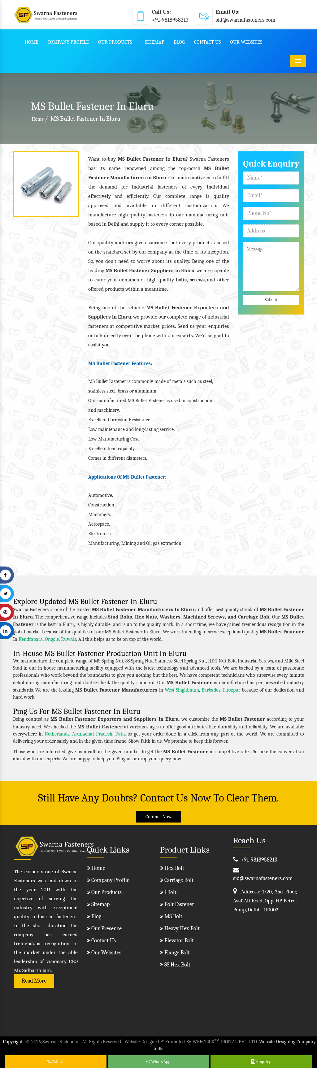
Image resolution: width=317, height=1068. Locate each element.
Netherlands (57, 734)
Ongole (52, 639)
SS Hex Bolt (176, 965)
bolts (181, 280)
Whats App (160, 1061)
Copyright (13, 1041)
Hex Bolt (173, 868)
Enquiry (263, 1061)
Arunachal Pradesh (92, 734)
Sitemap (154, 42)
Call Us (57, 1061)
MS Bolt (172, 916)
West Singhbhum (182, 690)
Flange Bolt (176, 952)
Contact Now (158, 816)
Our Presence (106, 928)
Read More (34, 981)
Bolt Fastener (178, 904)
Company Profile (68, 42)
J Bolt (169, 892)
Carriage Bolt (178, 880)
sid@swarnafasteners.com (246, 20)
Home (31, 42)
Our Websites (246, 42)
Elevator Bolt (178, 940)
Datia (120, 734)
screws (197, 280)
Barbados (211, 690)
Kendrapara (31, 639)
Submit (271, 299)
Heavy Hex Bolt (181, 928)
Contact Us (207, 42)
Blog (179, 42)
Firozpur (231, 690)
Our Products (115, 42)
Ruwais (68, 639)
